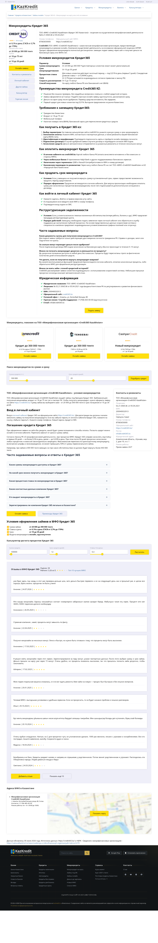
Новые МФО (71, 882)
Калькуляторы (135, 7)
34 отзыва (19, 40)
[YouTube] (131, 874)
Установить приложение (136, 853)
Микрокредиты (105, 7)
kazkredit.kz (57, 903)
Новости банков (16, 879)
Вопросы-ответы (17, 886)
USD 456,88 (130, 2)
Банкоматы (15, 873)
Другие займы (22, 87)
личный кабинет (20, 415)
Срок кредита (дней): (57, 548)
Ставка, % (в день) (96, 548)
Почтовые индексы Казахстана (106, 876)
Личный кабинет (21, 80)
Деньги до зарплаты (74, 879)
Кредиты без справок (46, 879)
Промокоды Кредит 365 (52, 513)
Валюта (120, 7)
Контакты (127, 865)
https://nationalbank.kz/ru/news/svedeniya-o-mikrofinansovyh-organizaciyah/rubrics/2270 (43, 843)
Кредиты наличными (46, 869)
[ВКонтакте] (125, 874)
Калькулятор (21, 93)
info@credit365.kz (123, 433)
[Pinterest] (141, 874)
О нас (125, 869)
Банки (77, 7)
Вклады (13, 882)
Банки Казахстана (17, 869)
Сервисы (99, 865)
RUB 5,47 (149, 2)
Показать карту (99, 813)
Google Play (115, 853)
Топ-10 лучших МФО (77, 570)
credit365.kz (68, 294)
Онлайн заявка (21, 513)
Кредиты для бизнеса (46, 882)
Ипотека (42, 873)
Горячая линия (21, 99)
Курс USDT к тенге (101, 873)
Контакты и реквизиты (21, 74)
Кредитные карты (45, 886)
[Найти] (87, 853)
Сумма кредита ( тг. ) (16, 374)
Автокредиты (43, 876)
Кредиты (89, 7)
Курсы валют (99, 869)
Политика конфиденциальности (22, 906)
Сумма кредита (14, 548)
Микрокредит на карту (75, 869)
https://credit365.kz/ (22, 402)
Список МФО (71, 886)
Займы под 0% (72, 873)
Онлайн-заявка (21, 68)
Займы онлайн (72, 876)
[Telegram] (136, 874)
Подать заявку (94, 310)
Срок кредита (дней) (76, 374)
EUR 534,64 (140, 2)
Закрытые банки (17, 876)
